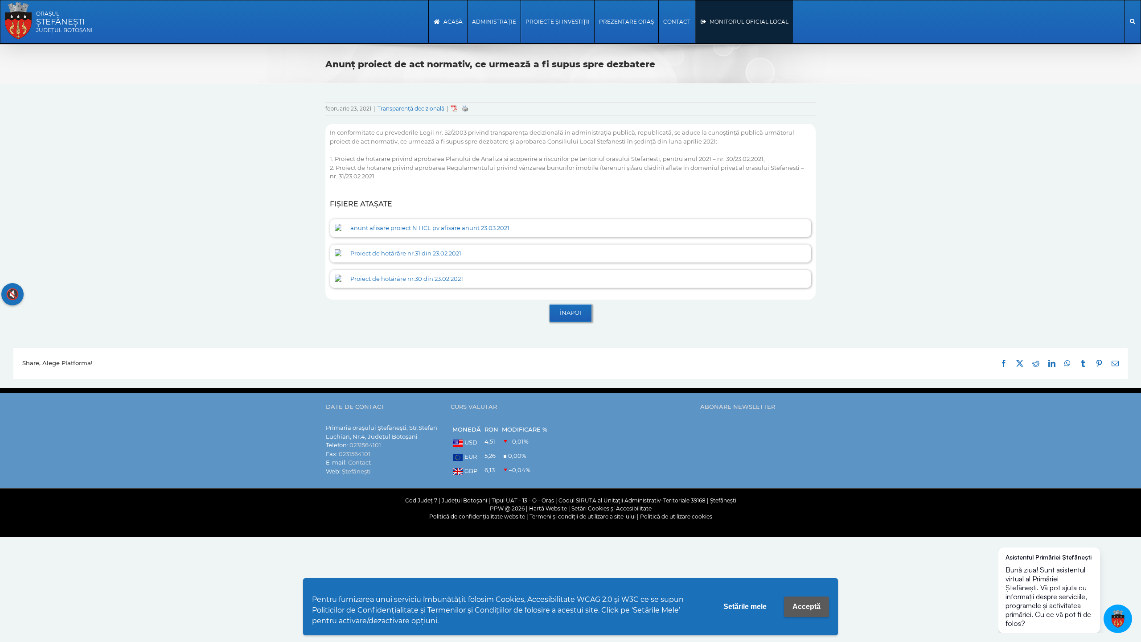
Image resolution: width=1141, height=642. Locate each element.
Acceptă (806, 606)
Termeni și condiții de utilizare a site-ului (582, 516)
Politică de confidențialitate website (477, 516)
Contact (359, 462)
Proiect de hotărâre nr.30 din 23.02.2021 (406, 278)
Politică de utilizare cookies (676, 516)
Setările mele (745, 606)
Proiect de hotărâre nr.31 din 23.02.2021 (405, 253)
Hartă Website (548, 508)
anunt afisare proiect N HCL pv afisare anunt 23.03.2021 (429, 227)
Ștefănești (356, 471)
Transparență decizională (411, 108)
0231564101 (365, 445)
